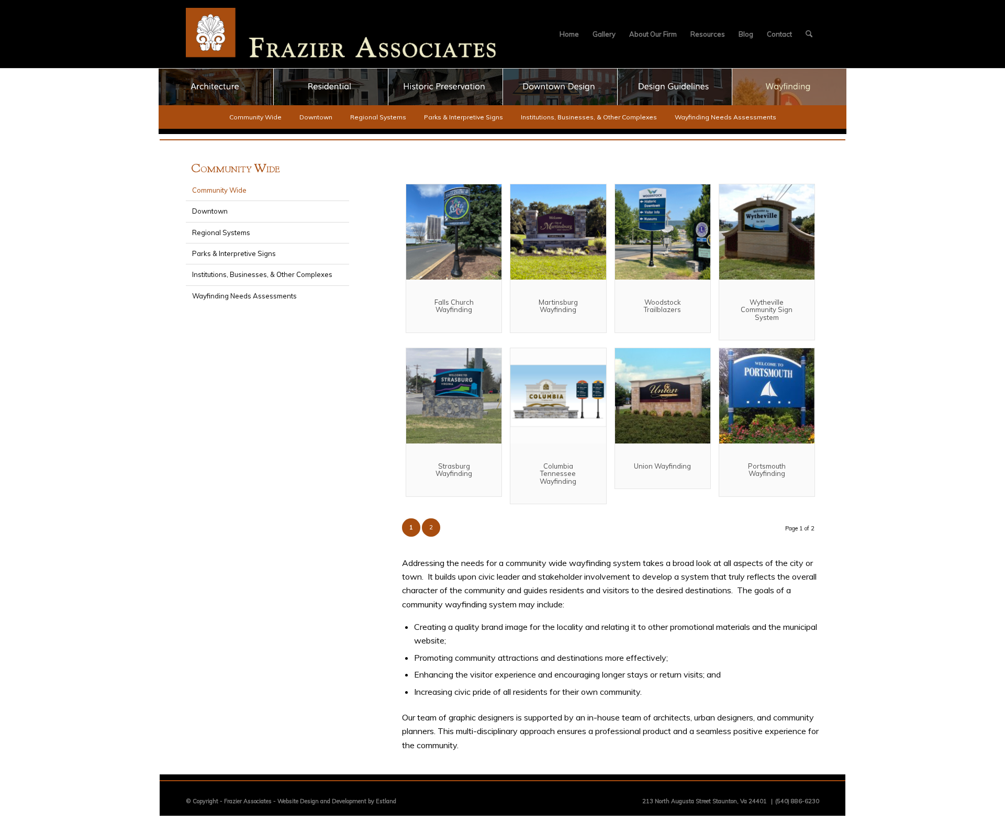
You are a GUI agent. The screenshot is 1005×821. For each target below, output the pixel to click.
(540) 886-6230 (797, 801)
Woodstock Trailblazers (662, 306)
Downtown (315, 117)
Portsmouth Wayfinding (767, 470)
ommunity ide (235, 169)
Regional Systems (378, 117)
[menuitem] (569, 34)
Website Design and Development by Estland (336, 801)
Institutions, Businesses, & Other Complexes (589, 117)
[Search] (809, 34)
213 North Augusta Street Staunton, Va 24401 (704, 801)
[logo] (341, 34)
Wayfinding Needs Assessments (725, 117)
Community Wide (255, 117)
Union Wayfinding (662, 466)
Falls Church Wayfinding (454, 306)
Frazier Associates (248, 801)
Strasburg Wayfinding (454, 470)
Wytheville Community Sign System (766, 309)
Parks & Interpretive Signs (463, 117)
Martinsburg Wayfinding (558, 306)
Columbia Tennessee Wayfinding (558, 473)
